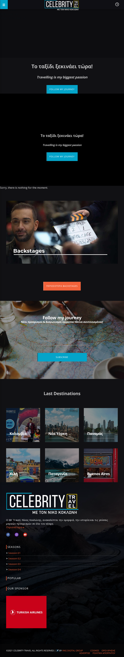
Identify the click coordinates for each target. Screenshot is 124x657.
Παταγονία (57, 473)
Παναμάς (95, 433)
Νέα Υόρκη (57, 433)
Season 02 (14, 558)
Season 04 (14, 569)
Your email (43, 340)
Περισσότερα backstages (62, 286)
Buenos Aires (98, 473)
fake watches (8, 10)
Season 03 (14, 563)
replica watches (9, 14)
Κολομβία (18, 433)
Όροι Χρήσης (108, 650)
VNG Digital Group (72, 650)
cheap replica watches (13, 18)
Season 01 (14, 553)
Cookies (94, 650)
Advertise (84, 653)
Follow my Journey (62, 89)
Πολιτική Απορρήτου (104, 653)
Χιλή (14, 473)
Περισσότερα (14, 527)
